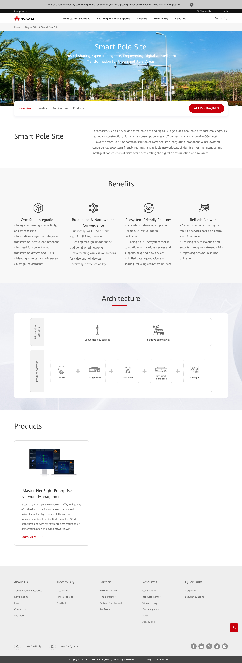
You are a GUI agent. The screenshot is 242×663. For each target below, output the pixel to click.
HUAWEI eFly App (68, 646)
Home (17, 27)
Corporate (190, 590)
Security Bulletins (194, 596)
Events (17, 603)
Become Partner (108, 590)
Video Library (149, 603)
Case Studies (149, 590)
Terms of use (162, 659)
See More (19, 615)
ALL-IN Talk (148, 622)
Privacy (147, 659)
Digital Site (31, 27)
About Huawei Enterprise (28, 590)
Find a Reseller (65, 596)
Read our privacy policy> (166, 4)
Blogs (145, 615)
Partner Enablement (111, 603)
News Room (21, 596)
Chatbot (61, 603)
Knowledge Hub (151, 609)
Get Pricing (63, 590)
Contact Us (20, 609)
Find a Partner (107, 596)
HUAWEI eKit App (33, 646)
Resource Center (151, 596)
